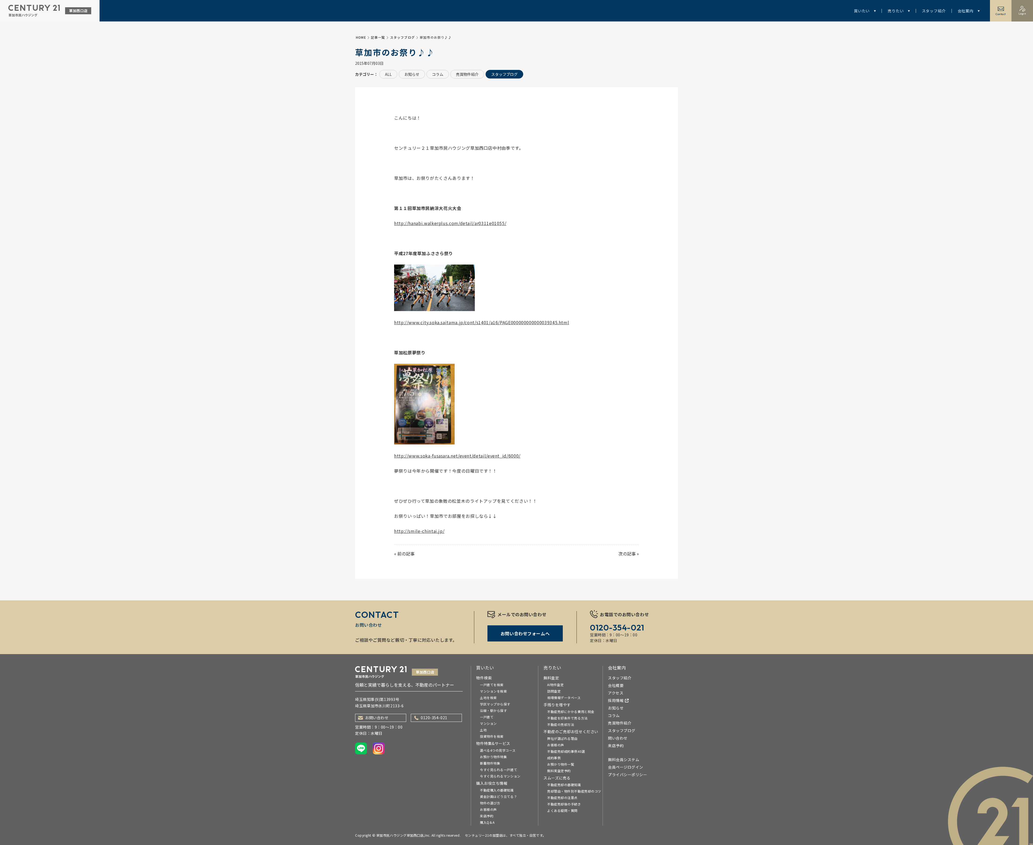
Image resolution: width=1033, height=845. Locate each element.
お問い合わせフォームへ (525, 633)
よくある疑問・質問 (562, 810)
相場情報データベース (564, 697)
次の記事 (627, 553)
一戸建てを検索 (492, 684)
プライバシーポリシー (627, 774)
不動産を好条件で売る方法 (567, 718)
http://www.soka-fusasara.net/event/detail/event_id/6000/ (457, 455)
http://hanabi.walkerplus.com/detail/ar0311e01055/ (450, 223)
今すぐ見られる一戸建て (498, 769)
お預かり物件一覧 (560, 764)
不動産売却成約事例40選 (566, 751)
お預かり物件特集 (493, 756)
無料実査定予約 (559, 770)
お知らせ (411, 74)
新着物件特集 (490, 763)
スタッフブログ (402, 37)
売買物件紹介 (467, 74)
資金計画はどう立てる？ (498, 796)
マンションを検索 (493, 691)
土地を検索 (488, 697)
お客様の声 (488, 809)
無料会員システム (623, 759)
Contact (1001, 14)
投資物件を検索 (492, 736)
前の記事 (406, 553)
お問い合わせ (376, 717)
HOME (361, 37)
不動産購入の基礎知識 (497, 790)
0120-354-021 (434, 717)
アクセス (615, 693)
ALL (388, 74)
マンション (488, 723)
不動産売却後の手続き (564, 804)
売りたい (896, 10)
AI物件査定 (555, 684)
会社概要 (616, 685)
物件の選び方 (490, 803)
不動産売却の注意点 (562, 797)
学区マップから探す (495, 704)
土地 (483, 730)
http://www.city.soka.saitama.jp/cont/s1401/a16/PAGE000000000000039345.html (481, 322)
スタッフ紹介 (934, 10)
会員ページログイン (625, 767)
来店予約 (486, 816)
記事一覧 (378, 37)
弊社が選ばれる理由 (562, 738)
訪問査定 (554, 691)
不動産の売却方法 (560, 724)
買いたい (862, 10)
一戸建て (486, 717)
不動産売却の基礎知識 (564, 784)
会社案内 (966, 10)
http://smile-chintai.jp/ (419, 531)
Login (1022, 13)
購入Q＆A (487, 822)
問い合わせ (618, 738)
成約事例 (554, 757)
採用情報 (616, 700)
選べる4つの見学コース (497, 750)
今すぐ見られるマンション (500, 776)
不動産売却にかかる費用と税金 (571, 711)
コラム (437, 74)
